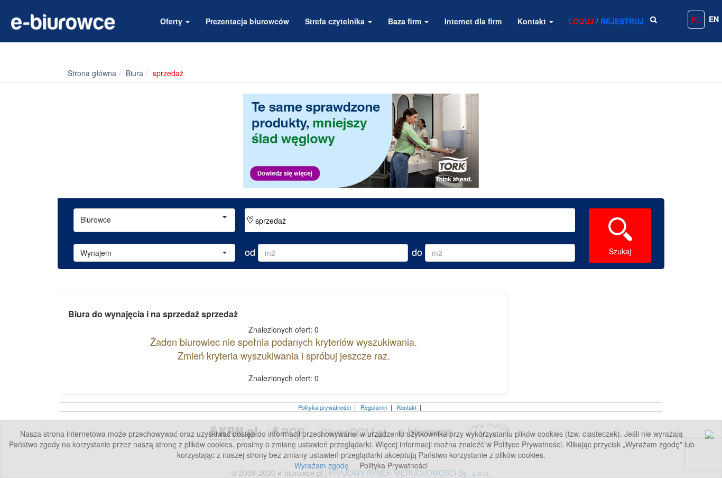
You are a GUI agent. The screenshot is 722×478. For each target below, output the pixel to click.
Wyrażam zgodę (321, 465)
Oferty (172, 21)
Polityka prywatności (324, 407)
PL (696, 19)
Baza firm (405, 21)
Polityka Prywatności (393, 465)
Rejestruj (622, 21)
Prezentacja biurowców (247, 21)
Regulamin (373, 407)
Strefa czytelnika (336, 21)
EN (714, 19)
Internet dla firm (473, 21)
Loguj (581, 21)
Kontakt (532, 21)
